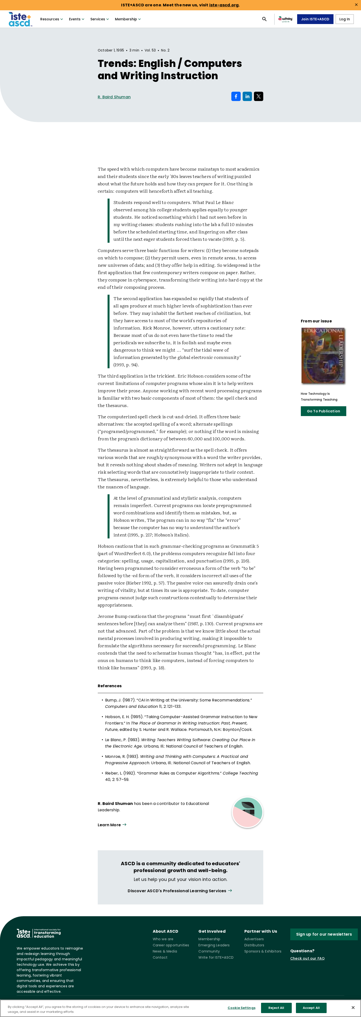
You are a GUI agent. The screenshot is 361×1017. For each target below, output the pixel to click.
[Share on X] (258, 96)
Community (209, 951)
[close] (356, 4)
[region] (180, 1008)
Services (97, 19)
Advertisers (254, 939)
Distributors (254, 945)
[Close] (353, 1007)
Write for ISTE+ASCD (216, 957)
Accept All (311, 1007)
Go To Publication (323, 411)
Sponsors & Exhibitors (262, 951)
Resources (49, 19)
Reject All (276, 1007)
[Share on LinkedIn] (247, 96)
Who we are (163, 939)
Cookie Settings (241, 1007)
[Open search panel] (264, 19)
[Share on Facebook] (236, 96)
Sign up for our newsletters (324, 934)
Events (75, 19)
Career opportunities (171, 945)
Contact (160, 957)
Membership (126, 19)
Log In (344, 19)
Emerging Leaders (214, 945)
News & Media (165, 951)
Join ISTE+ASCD (315, 19)
